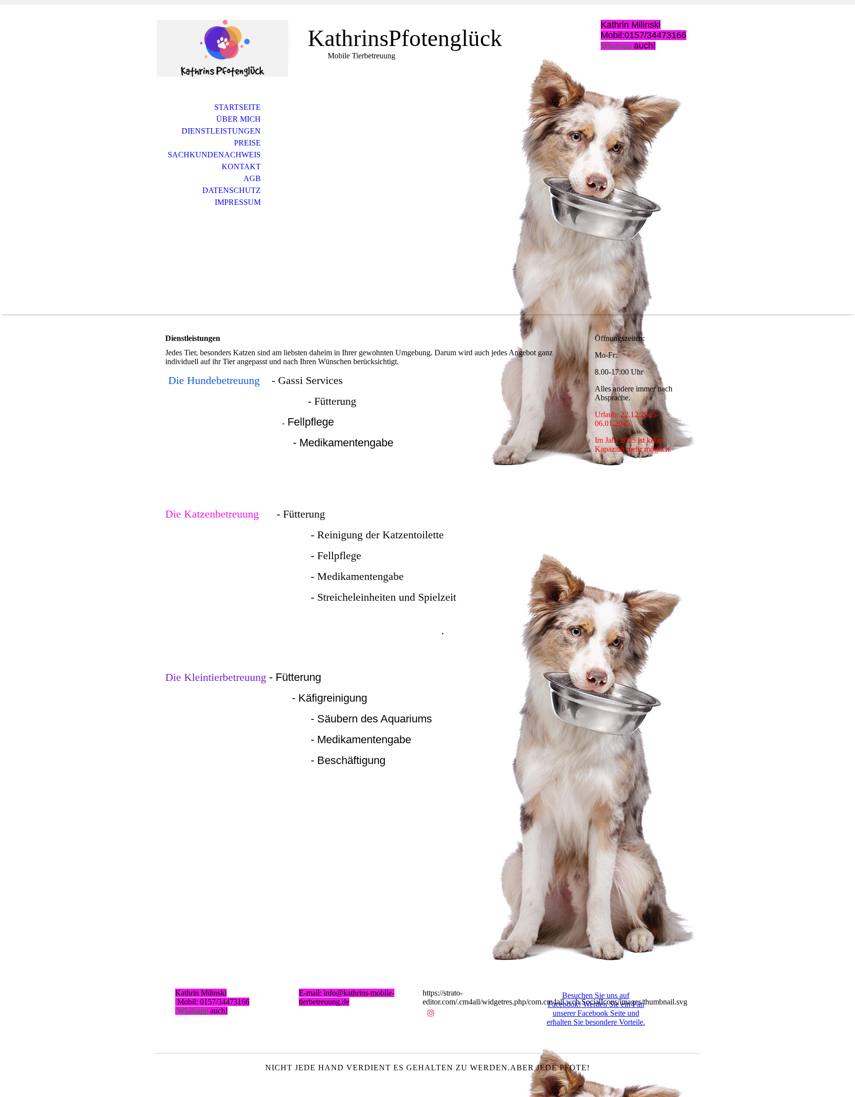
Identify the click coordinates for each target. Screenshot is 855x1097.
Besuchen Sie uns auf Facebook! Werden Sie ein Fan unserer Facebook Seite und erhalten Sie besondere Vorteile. (596, 1008)
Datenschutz (231, 190)
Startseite (237, 107)
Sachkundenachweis (214, 154)
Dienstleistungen (221, 131)
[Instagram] (431, 1013)
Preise (247, 143)
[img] (222, 48)
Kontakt (241, 166)
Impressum (238, 202)
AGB (252, 178)
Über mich (238, 119)
